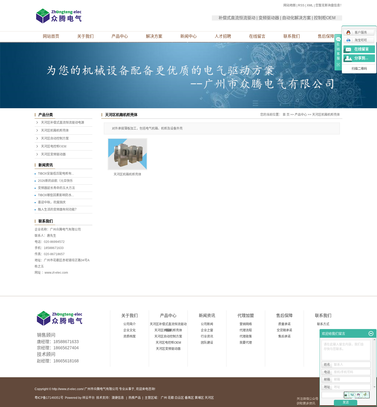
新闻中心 (188, 36)
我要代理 (246, 342)
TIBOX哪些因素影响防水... (56, 195)
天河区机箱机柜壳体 (55, 130)
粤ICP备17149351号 (49, 398)
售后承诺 (284, 336)
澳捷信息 (118, 398)
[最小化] (371, 333)
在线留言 (257, 36)
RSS (301, 5)
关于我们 (85, 36)
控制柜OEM (324, 18)
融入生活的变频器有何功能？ (58, 209)
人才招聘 (223, 36)
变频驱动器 (269, 18)
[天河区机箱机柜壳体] (127, 154)
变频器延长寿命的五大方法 (56, 188)
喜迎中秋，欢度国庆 (52, 202)
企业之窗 (207, 330)
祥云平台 (88, 398)
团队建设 (207, 342)
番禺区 (189, 398)
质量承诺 (284, 324)
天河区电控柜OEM (53, 146)
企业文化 (129, 330)
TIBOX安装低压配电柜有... (56, 173)
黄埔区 (199, 398)
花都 (171, 398)
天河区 (209, 398)
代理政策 (246, 336)
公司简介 (129, 324)
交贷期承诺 (284, 330)
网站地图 (289, 5)
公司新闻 (207, 324)
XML (310, 5)
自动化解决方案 (296, 18)
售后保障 (326, 36)
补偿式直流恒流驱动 (237, 18)
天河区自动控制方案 (55, 138)
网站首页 (51, 36)
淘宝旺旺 (361, 40)
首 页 (286, 114)
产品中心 (120, 36)
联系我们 (291, 36)
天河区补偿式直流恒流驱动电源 (62, 122)
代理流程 (246, 330)
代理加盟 (245, 315)
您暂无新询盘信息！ (329, 5)
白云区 (179, 398)
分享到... (361, 58)
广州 (164, 398)
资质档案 (129, 336)
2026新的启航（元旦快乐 (55, 181)
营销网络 (246, 324)
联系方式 (323, 324)
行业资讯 (207, 336)
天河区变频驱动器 (53, 154)
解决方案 (154, 36)
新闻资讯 (207, 315)
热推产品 (134, 398)
